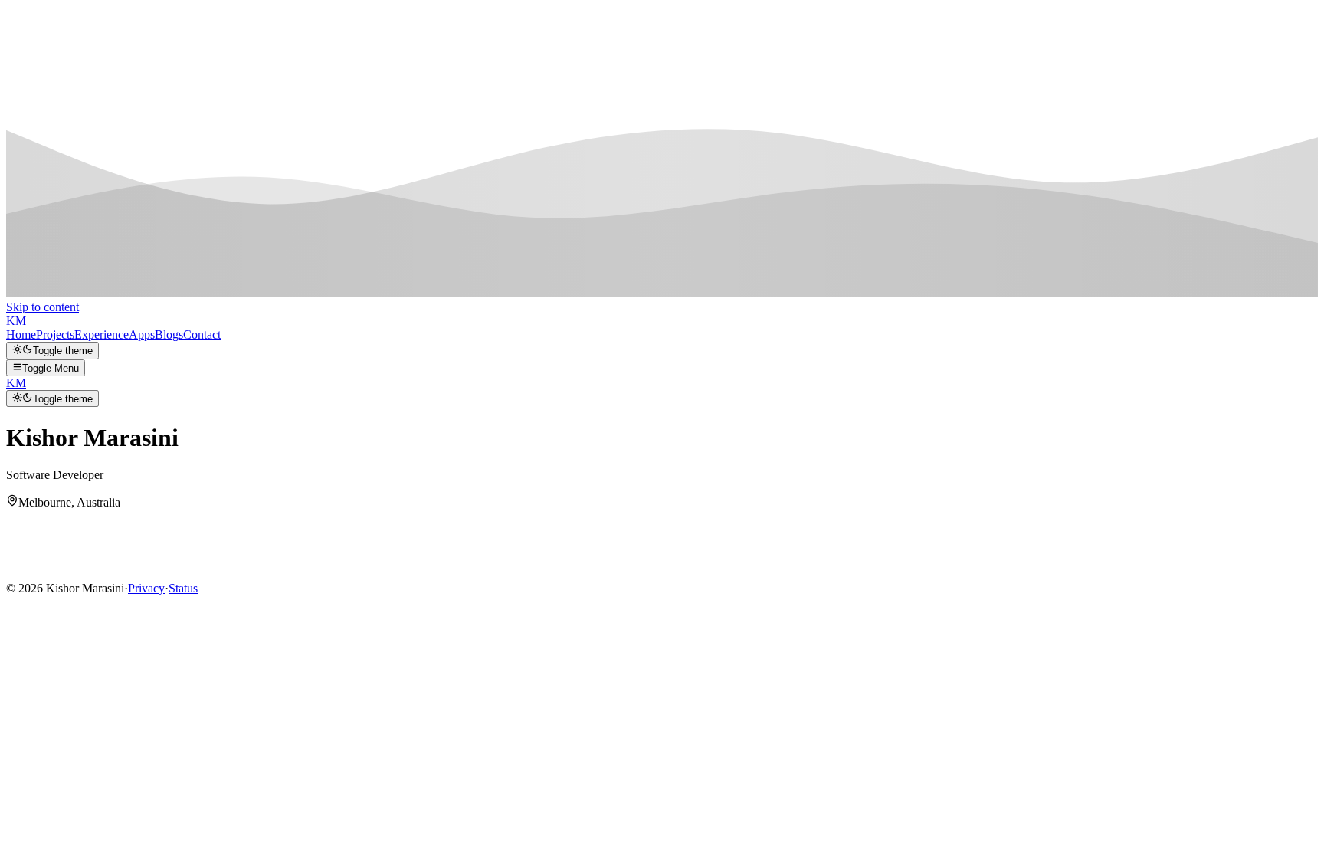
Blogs (169, 334)
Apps (142, 334)
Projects (55, 334)
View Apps (35, 571)
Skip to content (42, 306)
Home (21, 334)
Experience (101, 334)
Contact (202, 334)
